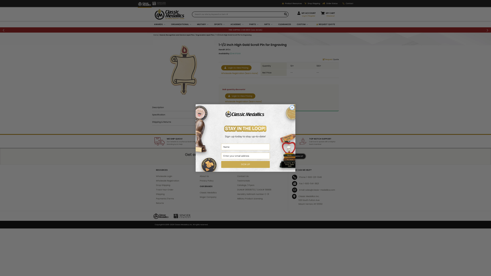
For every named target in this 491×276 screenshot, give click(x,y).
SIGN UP (245, 164)
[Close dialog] (292, 107)
